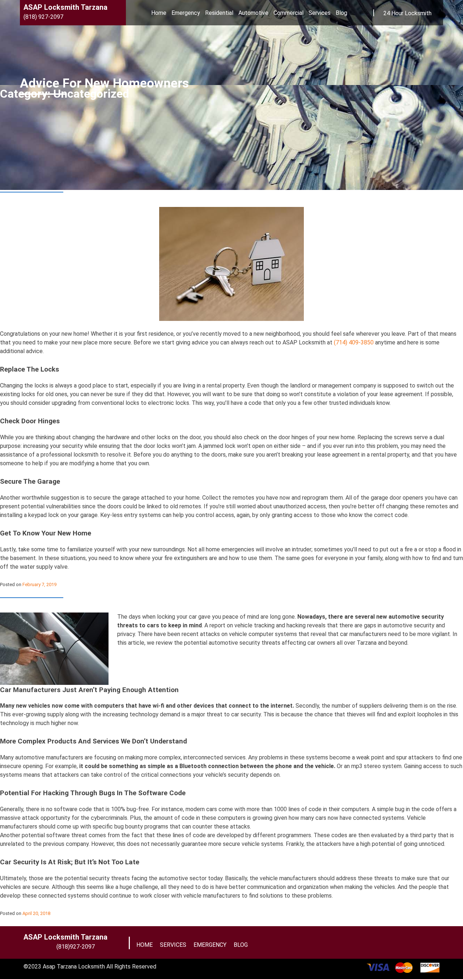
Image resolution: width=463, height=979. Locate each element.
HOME (144, 944)
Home (158, 12)
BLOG (241, 944)
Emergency (185, 12)
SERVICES (173, 944)
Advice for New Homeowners (104, 83)
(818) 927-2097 (43, 16)
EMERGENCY (210, 944)
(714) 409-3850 (353, 342)
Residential (219, 12)
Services (320, 12)
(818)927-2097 (75, 946)
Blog (341, 12)
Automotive (253, 12)
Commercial (288, 12)
